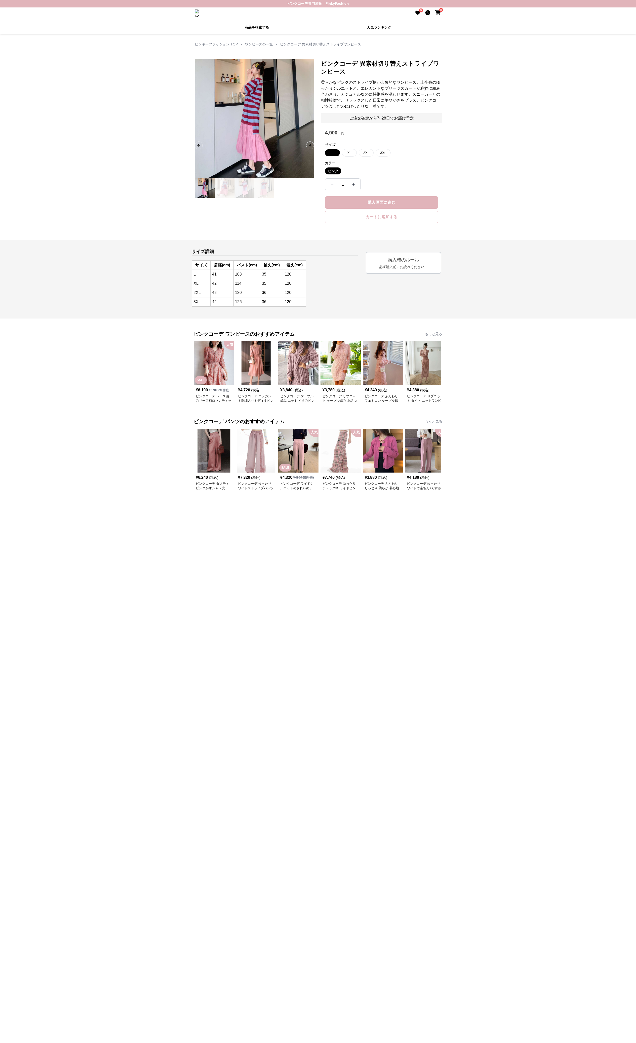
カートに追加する (382, 217)
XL (349, 153)
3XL (383, 153)
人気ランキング (379, 27)
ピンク (333, 171)
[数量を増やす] (353, 184)
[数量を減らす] (332, 184)
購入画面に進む (382, 202)
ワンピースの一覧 (259, 44)
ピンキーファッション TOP (216, 44)
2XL (366, 153)
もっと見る (433, 334)
